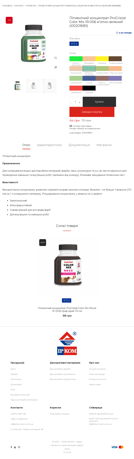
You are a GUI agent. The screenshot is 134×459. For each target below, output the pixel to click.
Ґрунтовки (16, 379)
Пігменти (31, 6)
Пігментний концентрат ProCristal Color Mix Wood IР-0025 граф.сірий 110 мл (67, 310)
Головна (7, 6)
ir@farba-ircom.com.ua (22, 424)
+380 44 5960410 (19, 419)
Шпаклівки (16, 384)
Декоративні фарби (60, 369)
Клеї (13, 389)
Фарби (14, 374)
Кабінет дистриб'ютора (101, 414)
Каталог (19, 6)
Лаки (13, 369)
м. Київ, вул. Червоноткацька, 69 (27, 429)
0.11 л (74, 43)
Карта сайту (95, 384)
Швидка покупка (92, 111)
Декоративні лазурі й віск (63, 379)
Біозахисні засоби (20, 394)
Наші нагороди (97, 374)
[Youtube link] (15, 447)
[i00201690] (55, 58)
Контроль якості (97, 379)
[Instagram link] (19, 447)
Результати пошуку (59, 414)
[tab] (26, 146)
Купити (99, 101)
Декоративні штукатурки (62, 374)
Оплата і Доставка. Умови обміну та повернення (84, 127)
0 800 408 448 (18, 414)
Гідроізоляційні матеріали (24, 399)
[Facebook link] (11, 447)
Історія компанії (97, 369)
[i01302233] (67, 265)
